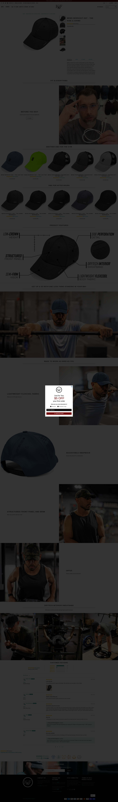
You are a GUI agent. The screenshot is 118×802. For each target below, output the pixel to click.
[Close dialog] (71, 386)
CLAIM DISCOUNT (59, 413)
